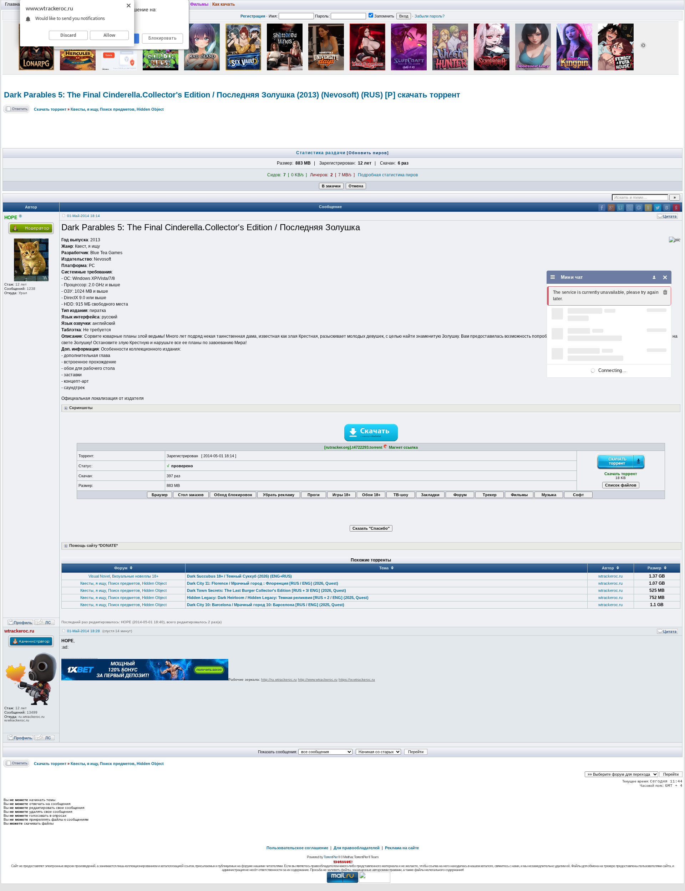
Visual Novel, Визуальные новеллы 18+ (123, 576)
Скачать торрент (50, 109)
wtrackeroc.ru (610, 576)
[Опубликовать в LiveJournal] (629, 207)
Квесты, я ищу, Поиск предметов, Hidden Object (117, 109)
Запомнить (384, 16)
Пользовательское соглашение (297, 848)
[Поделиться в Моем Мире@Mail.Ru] (639, 207)
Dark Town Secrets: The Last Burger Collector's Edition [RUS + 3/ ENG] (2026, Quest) (266, 590)
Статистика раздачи (321, 152)
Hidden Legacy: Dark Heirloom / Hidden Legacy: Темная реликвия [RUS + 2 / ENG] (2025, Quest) (278, 597)
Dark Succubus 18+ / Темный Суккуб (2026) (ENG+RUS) (239, 576)
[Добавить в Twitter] (657, 207)
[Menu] (553, 277)
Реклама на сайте (402, 848)
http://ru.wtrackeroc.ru (279, 679)
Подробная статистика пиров (388, 174)
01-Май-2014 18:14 (83, 216)
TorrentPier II (332, 857)
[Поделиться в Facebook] (601, 207)
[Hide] (665, 277)
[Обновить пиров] (368, 153)
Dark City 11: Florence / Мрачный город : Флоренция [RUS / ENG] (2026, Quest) (262, 583)
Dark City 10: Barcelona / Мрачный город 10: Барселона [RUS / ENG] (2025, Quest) (265, 605)
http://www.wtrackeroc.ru (318, 679)
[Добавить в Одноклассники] (648, 207)
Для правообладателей (357, 848)
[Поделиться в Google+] (611, 207)
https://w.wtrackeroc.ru (357, 679)
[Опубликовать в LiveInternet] (620, 207)
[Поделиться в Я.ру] (676, 207)
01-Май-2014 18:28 (83, 631)
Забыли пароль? (430, 16)
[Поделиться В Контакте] (666, 207)
